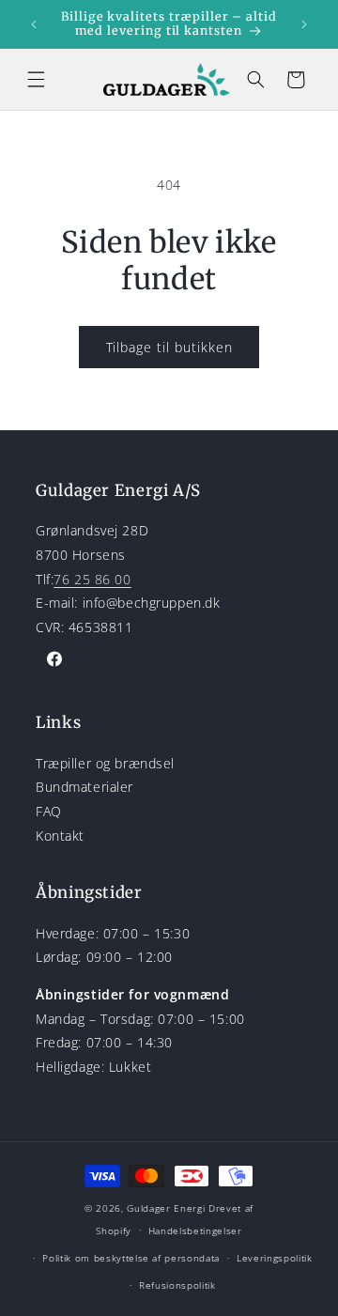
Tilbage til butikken (169, 347)
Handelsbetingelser (195, 1230)
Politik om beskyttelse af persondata (131, 1257)
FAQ (49, 811)
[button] (35, 80)
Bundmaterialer (84, 787)
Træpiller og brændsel (105, 763)
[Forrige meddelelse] (33, 23)
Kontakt (60, 835)
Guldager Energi (166, 1208)
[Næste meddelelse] (304, 23)
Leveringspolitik (275, 1257)
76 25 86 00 (92, 579)
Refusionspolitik (177, 1285)
